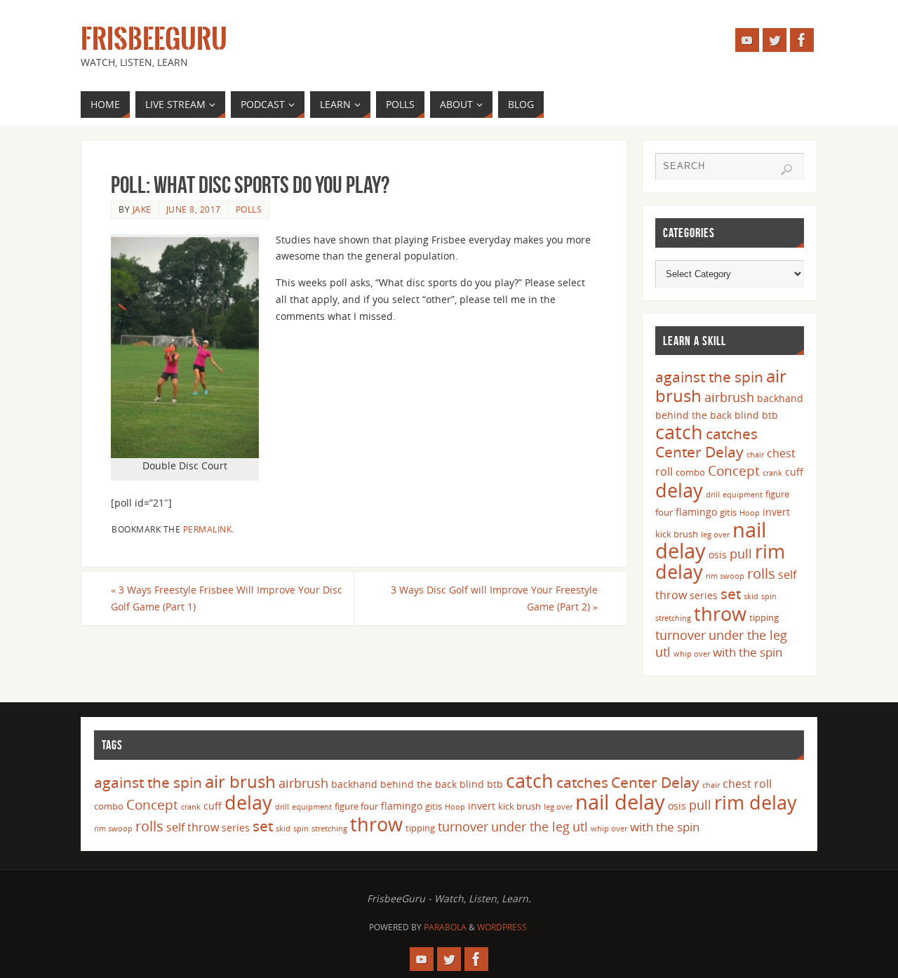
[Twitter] (774, 40)
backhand (780, 398)
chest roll (747, 783)
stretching (673, 618)
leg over (715, 535)
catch (679, 432)
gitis (728, 512)
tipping (764, 617)
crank (772, 473)
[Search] (786, 170)
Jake (142, 209)
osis (718, 554)
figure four (356, 806)
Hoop (749, 513)
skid (751, 596)
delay (679, 490)
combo (690, 472)
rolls (761, 573)
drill (713, 495)
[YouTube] (747, 40)
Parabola (445, 927)
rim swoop (725, 576)
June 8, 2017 (193, 209)
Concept (734, 471)
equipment (743, 495)
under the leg (748, 635)
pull (741, 553)
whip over (692, 654)
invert (776, 511)
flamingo (696, 511)
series (704, 595)
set (731, 593)
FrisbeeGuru (154, 39)
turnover (680, 635)
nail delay (620, 802)
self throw (192, 827)
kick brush (676, 534)
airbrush (729, 397)
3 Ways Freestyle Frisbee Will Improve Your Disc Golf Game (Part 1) (226, 598)
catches (732, 433)
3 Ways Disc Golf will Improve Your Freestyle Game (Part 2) (494, 598)
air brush (240, 781)
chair (755, 455)
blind (747, 415)
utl (663, 651)
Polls (249, 209)
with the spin (747, 652)
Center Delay (699, 452)
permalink (207, 529)
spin (769, 596)
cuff (794, 471)
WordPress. (503, 927)
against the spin (709, 377)
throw (720, 614)
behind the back (693, 415)
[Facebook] (802, 40)
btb (770, 415)
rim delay (755, 802)
